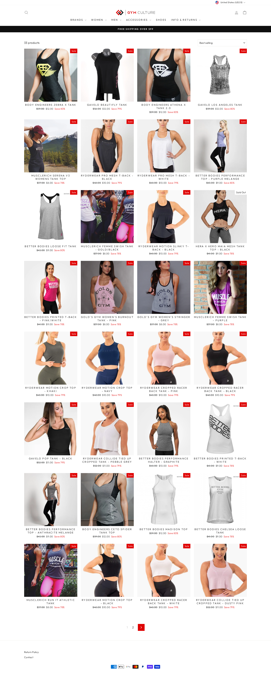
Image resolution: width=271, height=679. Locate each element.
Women (97, 19)
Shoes (161, 19)
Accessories (137, 19)
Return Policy (31, 652)
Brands (77, 19)
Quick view (51, 97)
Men (115, 19)
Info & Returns (184, 19)
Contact (28, 657)
